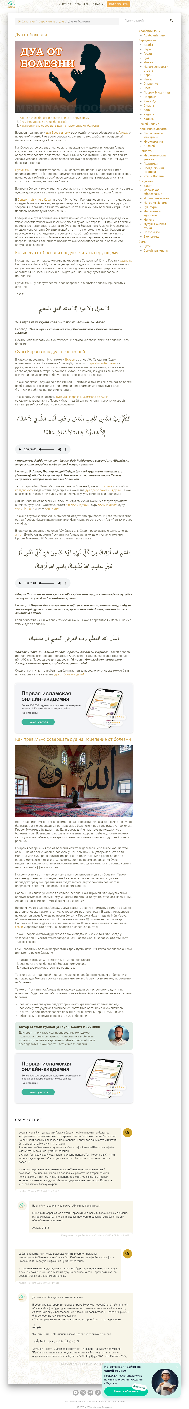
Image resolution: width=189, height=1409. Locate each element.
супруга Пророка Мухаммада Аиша (82, 397)
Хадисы (149, 114)
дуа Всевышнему (58, 132)
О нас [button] (97, 4)
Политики (151, 163)
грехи (19, 927)
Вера (147, 49)
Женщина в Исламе (152, 129)
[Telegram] (90, 1393)
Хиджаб (149, 146)
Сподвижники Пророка (154, 170)
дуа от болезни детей (69, 674)
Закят (148, 186)
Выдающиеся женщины (153, 135)
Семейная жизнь (156, 250)
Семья (142, 241)
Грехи (148, 53)
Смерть (149, 105)
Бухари (70, 359)
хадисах (126, 260)
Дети (147, 246)
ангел (19, 534)
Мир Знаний (119, 1401)
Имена (148, 62)
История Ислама (156, 202)
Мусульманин (24, 170)
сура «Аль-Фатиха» (102, 363)
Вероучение (47, 21)
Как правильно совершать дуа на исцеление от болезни (59, 125)
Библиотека (26, 21)
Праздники (152, 232)
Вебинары (82, 4)
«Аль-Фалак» (24, 509)
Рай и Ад (150, 101)
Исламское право (156, 198)
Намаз (148, 79)
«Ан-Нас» (51, 509)
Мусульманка (153, 141)
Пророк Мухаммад (157, 92)
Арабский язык (149, 31)
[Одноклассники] (98, 1393)
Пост (147, 88)
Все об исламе (148, 124)
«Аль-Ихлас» (107, 505)
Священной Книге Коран (35, 199)
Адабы (148, 45)
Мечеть (149, 219)
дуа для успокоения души (103, 490)
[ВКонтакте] (83, 1393)
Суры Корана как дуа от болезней (43, 121)
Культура (150, 207)
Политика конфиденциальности (80, 1401)
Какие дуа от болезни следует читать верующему (54, 118)
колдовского (24, 490)
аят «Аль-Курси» (78, 505)
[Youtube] (76, 1393)
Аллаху (123, 132)
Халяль (149, 119)
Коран (148, 75)
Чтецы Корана (154, 176)
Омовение (151, 83)
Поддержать (118, 4)
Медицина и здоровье (152, 213)
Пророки (150, 97)
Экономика (151, 236)
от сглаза (105, 486)
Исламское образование (153, 192)
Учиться (65, 4)
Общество (145, 181)
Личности (145, 151)
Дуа (61, 21)
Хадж (147, 110)
